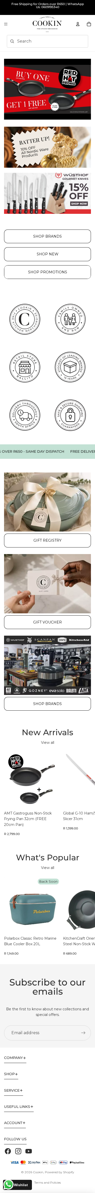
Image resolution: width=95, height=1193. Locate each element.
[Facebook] (8, 1151)
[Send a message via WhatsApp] (8, 1184)
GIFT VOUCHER (47, 622)
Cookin (38, 1172)
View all (47, 742)
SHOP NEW (48, 254)
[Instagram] (18, 1151)
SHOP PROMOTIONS (47, 272)
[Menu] (6, 24)
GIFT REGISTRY (47, 540)
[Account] (77, 24)
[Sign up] (83, 1033)
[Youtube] (28, 1151)
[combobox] (40, 41)
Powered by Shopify (59, 1172)
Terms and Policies (47, 1182)
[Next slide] (85, 793)
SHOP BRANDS (47, 236)
